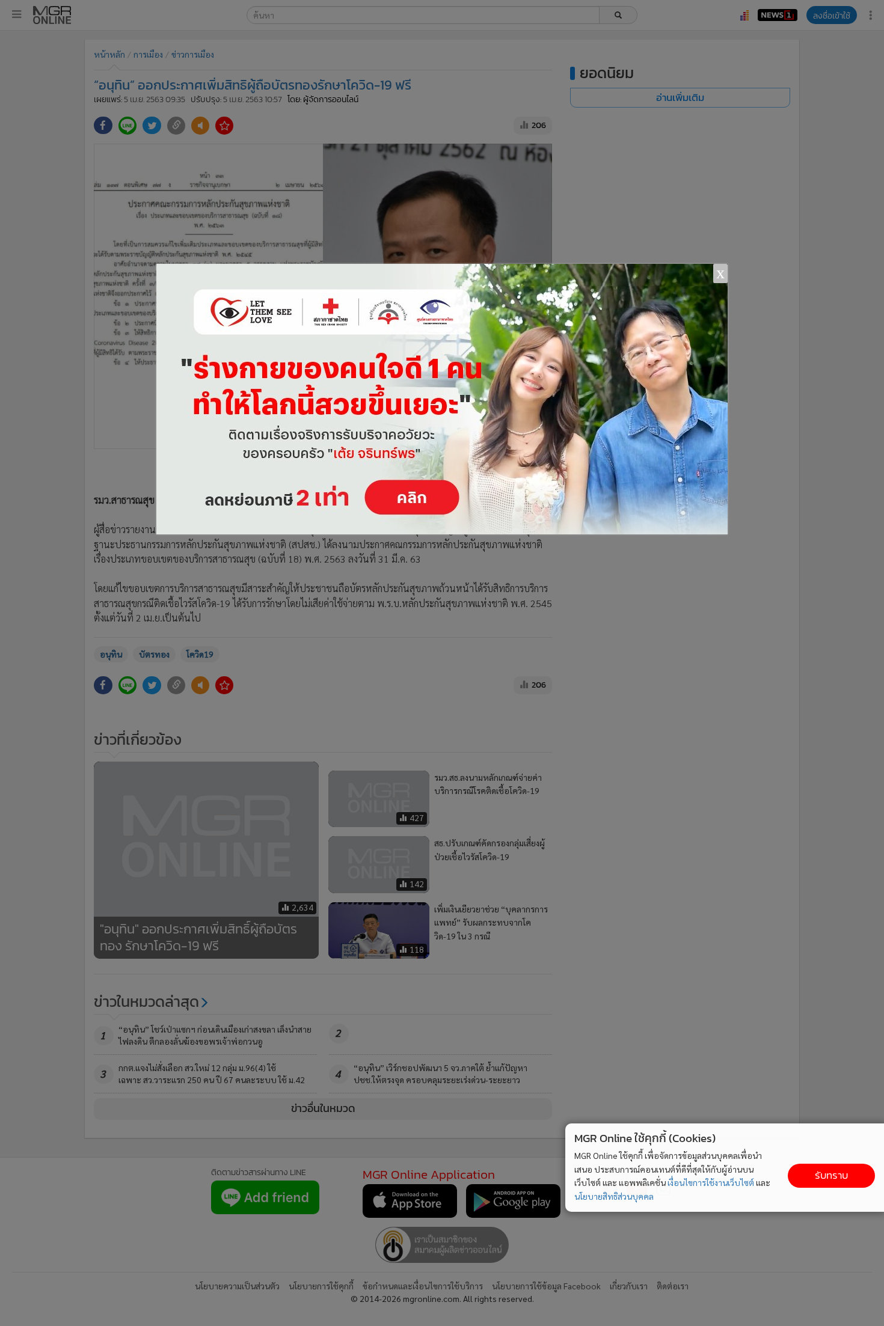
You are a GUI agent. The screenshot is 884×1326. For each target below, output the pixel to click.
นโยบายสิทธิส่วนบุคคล (614, 1196)
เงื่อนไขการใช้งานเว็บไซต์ (711, 1182)
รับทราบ (831, 1175)
